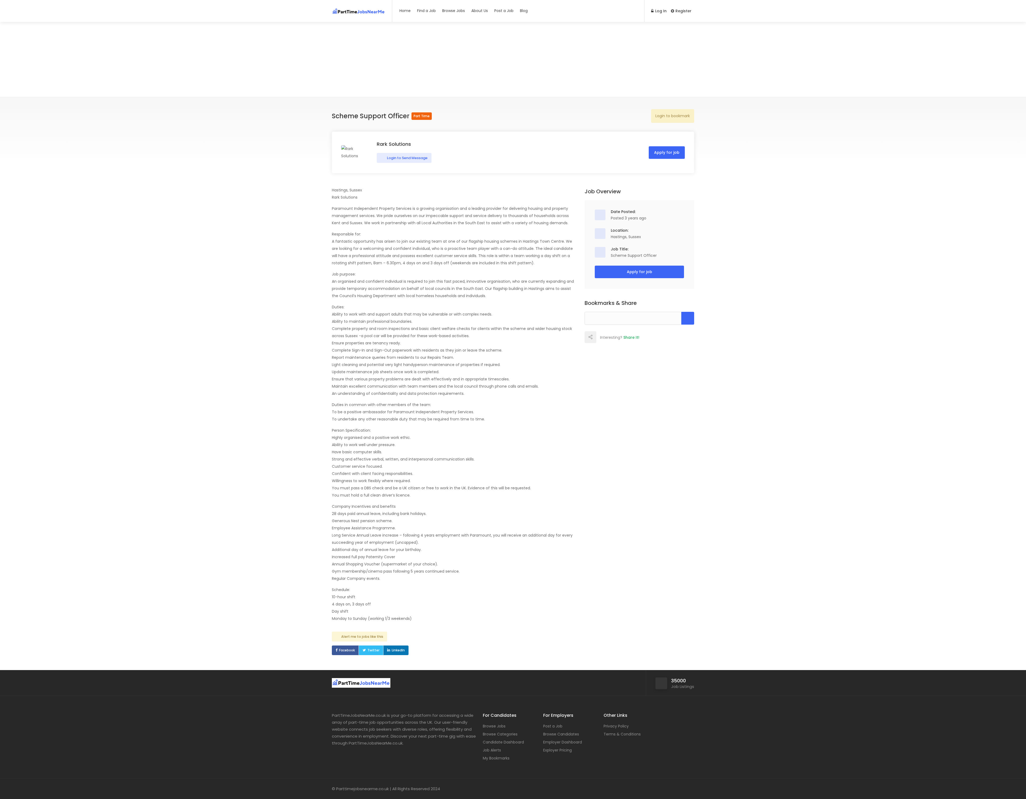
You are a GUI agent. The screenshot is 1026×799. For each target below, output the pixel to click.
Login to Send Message (407, 157)
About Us (479, 10)
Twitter (373, 650)
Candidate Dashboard (503, 742)
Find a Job (426, 10)
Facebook (347, 650)
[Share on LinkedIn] (625, 337)
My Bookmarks (496, 758)
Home (405, 10)
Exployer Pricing (557, 750)
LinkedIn (398, 650)
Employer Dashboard (562, 742)
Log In (660, 11)
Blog (524, 10)
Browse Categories (500, 734)
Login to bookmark (672, 116)
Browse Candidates (561, 734)
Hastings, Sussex (626, 236)
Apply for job (666, 152)
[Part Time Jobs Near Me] (358, 9)
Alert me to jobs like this (362, 636)
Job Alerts (492, 750)
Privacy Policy (616, 726)
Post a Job (504, 10)
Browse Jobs (453, 10)
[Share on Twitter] (614, 337)
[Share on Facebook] (602, 337)
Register (682, 11)
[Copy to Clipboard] (687, 318)
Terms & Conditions (622, 734)
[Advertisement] (513, 59)
